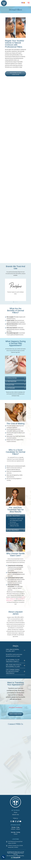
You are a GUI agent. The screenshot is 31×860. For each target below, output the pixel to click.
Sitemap (15, 854)
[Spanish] (24, 2)
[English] (22, 2)
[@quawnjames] (16, 821)
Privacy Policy (19, 853)
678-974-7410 (15, 709)
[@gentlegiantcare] (11, 821)
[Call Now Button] (3, 857)
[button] (6, 27)
